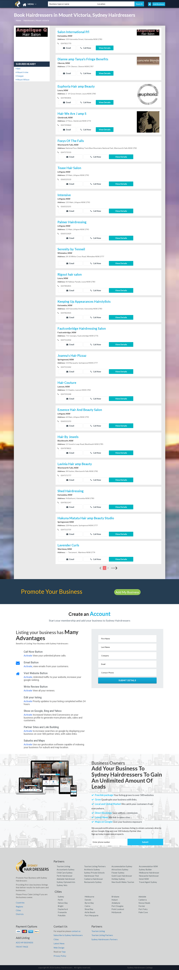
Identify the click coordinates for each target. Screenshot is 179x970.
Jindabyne (116, 903)
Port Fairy (143, 909)
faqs (64, 952)
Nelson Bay (63, 903)
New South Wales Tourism (123, 882)
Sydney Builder (145, 869)
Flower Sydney (118, 872)
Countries (20, 902)
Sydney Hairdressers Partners (104, 939)
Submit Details (127, 680)
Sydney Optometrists (66, 882)
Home (18, 20)
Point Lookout (118, 909)
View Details (104, 48)
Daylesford (63, 909)
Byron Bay (89, 903)
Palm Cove (143, 912)
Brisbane (115, 896)
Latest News (59, 943)
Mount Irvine (22, 72)
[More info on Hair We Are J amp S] (148, 122)
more (113, 568)
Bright (60, 906)
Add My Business (127, 592)
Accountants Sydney (65, 869)
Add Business (158, 4)
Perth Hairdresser (64, 876)
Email (68, 48)
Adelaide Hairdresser (66, 879)
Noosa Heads (144, 903)
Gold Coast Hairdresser (122, 876)
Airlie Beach (90, 912)
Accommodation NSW (148, 866)
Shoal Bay (89, 909)
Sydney (61, 896)
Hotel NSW (144, 879)
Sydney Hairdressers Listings (140, 967)
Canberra (143, 900)
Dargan (20, 76)
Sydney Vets (62, 885)
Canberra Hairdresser (93, 879)
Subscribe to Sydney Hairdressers (68, 935)
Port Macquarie (91, 915)
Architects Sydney (92, 869)
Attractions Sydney (120, 869)
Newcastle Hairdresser (149, 876)
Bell (18, 68)
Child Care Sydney (64, 872)
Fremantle (62, 912)
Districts (20, 914)
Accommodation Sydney (122, 866)
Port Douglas (117, 906)
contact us (75, 931)
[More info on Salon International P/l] (148, 40)
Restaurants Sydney (93, 882)
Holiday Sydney (118, 879)
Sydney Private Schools (94, 872)
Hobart (115, 900)
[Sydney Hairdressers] (29, 5)
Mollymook (116, 912)
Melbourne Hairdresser (149, 872)
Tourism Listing (63, 866)
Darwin (88, 900)
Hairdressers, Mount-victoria (36, 20)
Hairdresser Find (91, 876)
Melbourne (89, 896)
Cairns (87, 906)
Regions (19, 906)
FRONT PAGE (22, 947)
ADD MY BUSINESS (24, 942)
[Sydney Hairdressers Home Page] (149, 4)
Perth (60, 900)
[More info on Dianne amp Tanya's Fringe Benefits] (148, 67)
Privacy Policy (60, 956)
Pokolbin (62, 915)
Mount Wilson (23, 79)
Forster (142, 906)
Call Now (87, 48)
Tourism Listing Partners (95, 866)
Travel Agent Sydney (148, 882)
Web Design (59, 947)
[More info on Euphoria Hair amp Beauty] (148, 94)
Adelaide (142, 896)
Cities (18, 910)
